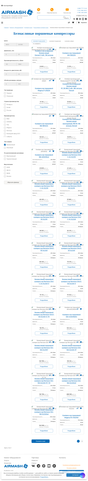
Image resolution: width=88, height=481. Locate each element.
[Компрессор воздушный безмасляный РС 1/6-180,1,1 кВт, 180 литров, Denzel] (71, 81)
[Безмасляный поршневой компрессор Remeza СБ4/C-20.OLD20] (71, 244)
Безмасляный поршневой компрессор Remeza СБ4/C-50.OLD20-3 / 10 (44, 315)
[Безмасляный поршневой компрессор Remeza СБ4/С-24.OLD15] (44, 182)
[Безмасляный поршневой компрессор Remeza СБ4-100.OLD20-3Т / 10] (44, 375)
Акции (38, 12)
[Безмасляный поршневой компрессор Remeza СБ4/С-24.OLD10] (71, 151)
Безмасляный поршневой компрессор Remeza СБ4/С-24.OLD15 (44, 186)
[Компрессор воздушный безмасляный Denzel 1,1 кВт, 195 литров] (44, 49)
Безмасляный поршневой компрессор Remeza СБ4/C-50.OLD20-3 (71, 281)
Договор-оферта (71, 468)
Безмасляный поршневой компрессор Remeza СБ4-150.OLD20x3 (71, 381)
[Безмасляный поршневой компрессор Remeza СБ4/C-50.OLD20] (44, 244)
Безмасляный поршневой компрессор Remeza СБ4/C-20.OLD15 (44, 217)
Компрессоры (28, 27)
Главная (6, 27)
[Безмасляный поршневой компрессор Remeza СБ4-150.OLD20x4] (44, 408)
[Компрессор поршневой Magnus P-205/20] (44, 83)
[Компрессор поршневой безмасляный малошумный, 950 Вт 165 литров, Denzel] (71, 116)
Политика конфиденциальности (71, 465)
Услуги (6, 460)
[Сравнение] (70, 23)
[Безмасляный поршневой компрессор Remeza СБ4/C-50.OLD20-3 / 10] (44, 309)
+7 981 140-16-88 (82, 12)
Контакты (62, 458)
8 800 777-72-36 (82, 8)
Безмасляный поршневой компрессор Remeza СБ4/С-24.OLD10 (71, 155)
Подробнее (44, 72)
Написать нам (67, 12)
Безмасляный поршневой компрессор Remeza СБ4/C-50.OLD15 (71, 186)
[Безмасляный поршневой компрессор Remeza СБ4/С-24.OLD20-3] (44, 276)
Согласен (75, 475)
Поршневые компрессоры (40, 27)
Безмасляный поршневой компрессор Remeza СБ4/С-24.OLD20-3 (44, 281)
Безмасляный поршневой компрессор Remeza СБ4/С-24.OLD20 (71, 217)
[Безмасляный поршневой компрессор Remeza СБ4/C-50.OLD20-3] (71, 276)
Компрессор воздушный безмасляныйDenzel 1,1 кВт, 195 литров (44, 53)
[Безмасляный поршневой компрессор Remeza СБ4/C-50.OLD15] (71, 182)
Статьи (34, 463)
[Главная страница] (17, 12)
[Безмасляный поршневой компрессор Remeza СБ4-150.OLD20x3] (71, 375)
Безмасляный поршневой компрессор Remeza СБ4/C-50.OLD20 (44, 248)
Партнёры (35, 458)
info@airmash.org (81, 15)
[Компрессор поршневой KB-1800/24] (44, 118)
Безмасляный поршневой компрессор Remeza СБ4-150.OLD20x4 (44, 412)
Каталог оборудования (16, 27)
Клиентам (7, 463)
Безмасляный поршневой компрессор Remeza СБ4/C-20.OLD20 (71, 248)
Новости (35, 460)
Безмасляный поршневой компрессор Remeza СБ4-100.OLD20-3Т (71, 348)
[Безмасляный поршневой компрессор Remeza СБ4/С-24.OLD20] (71, 213)
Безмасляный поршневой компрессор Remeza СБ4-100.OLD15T (44, 348)
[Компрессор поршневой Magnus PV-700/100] (71, 410)
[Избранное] (74, 23)
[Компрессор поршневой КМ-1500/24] (71, 50)
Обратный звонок (52, 12)
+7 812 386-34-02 (82, 10)
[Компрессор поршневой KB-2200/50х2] (44, 152)
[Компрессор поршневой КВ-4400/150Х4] (71, 310)
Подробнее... (44, 477)
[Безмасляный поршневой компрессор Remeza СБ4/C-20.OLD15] (44, 213)
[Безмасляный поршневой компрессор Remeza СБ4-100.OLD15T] (44, 342)
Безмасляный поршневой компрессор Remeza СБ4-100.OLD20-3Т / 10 (44, 381)
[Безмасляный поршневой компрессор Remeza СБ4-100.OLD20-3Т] (71, 342)
